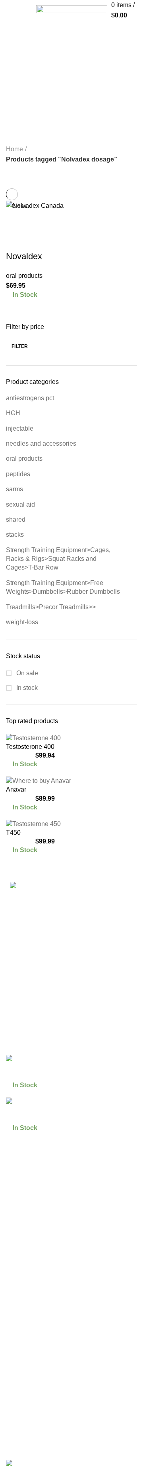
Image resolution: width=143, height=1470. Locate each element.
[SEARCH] (132, 29)
